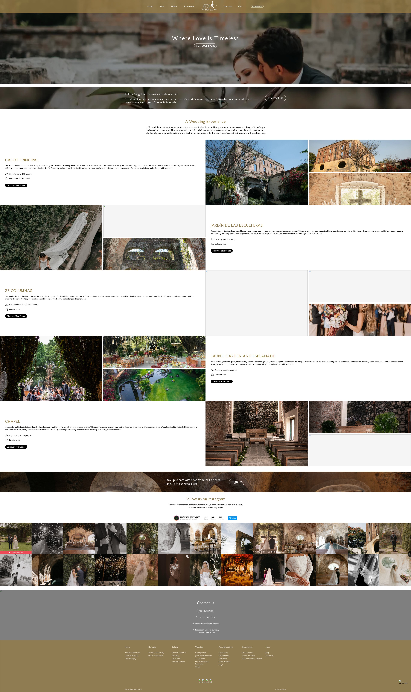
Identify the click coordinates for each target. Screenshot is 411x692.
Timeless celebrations (132, 653)
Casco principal (200, 653)
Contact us (269, 656)
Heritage (150, 6)
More (240, 6)
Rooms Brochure (224, 662)
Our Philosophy (130, 659)
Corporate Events (248, 656)
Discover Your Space (16, 185)
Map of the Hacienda (155, 656)
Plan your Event (205, 45)
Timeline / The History (156, 653)
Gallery (162, 6)
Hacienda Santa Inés (179, 653)
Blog (267, 653)
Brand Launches (247, 653)
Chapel (197, 667)
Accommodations (178, 662)
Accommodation (189, 6)
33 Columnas (200, 659)
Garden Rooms (224, 656)
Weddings (174, 6)
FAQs (221, 665)
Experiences (228, 6)
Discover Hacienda (131, 656)
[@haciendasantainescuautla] (176, 518)
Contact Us (275, 98)
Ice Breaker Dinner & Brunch (252, 659)
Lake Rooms (223, 659)
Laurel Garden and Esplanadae (201, 663)
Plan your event (257, 6)
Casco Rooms (223, 653)
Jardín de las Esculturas (203, 656)
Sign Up (237, 482)
